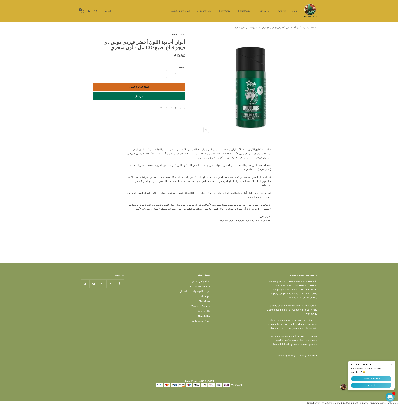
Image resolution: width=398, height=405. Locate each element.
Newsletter (204, 316)
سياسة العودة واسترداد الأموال (195, 291)
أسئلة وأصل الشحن (200, 281)
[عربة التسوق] (82, 11)
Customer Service (200, 286)
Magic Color (178, 34)
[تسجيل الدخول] (89, 11)
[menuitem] (294, 11)
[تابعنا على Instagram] (110, 283)
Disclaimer (204, 301)
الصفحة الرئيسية (310, 27)
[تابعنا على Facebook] (119, 283)
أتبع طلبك (205, 296)
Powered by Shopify (285, 355)
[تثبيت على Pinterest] (171, 108)
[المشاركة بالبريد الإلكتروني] (161, 108)
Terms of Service (200, 306)
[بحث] (95, 11)
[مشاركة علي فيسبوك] (175, 108)
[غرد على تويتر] (166, 108)
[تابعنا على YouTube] (93, 283)
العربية (108, 11)
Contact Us (204, 311)
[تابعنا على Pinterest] (102, 283)
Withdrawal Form (201, 321)
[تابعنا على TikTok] (85, 283)
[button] (390, 397)
